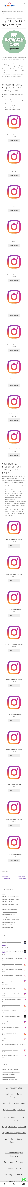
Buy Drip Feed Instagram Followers (11, 899)
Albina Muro (19, 18)
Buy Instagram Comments (9, 914)
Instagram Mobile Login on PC (10, 1079)
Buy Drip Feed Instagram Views (10, 904)
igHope (11, 1181)
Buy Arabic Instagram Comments (12, 917)
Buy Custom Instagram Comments (11, 896)
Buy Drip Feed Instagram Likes (10, 901)
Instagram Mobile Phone (9, 1074)
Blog (8, 11)
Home (4, 11)
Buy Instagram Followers (9, 922)
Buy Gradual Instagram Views (10, 912)
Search (14, 1184)
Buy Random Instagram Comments (11, 930)
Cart (21, 1183)
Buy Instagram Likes (8, 924)
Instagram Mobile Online (9, 1077)
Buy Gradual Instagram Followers (11, 907)
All (4, 894)
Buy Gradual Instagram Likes (10, 909)
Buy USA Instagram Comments (12, 919)
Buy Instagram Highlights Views (6, 877)
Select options (14, 140)
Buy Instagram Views (8, 927)
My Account (4, 1184)
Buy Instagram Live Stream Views (21, 877)
